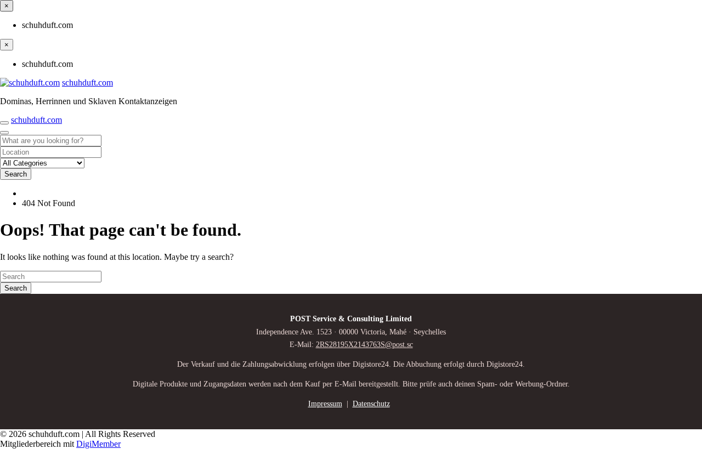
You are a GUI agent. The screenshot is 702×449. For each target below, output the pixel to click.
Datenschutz (371, 404)
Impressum (325, 404)
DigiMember (98, 443)
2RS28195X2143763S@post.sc (364, 344)
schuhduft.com (87, 82)
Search (15, 174)
